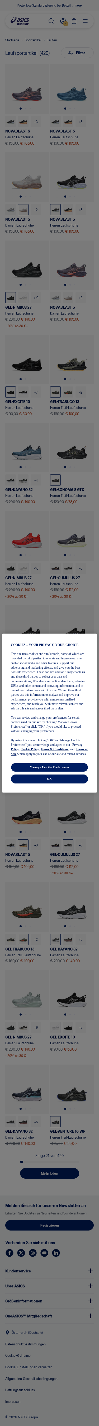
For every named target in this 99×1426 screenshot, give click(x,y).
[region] (49, 712)
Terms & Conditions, (55, 749)
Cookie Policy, (30, 749)
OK (49, 778)
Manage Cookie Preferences (49, 767)
